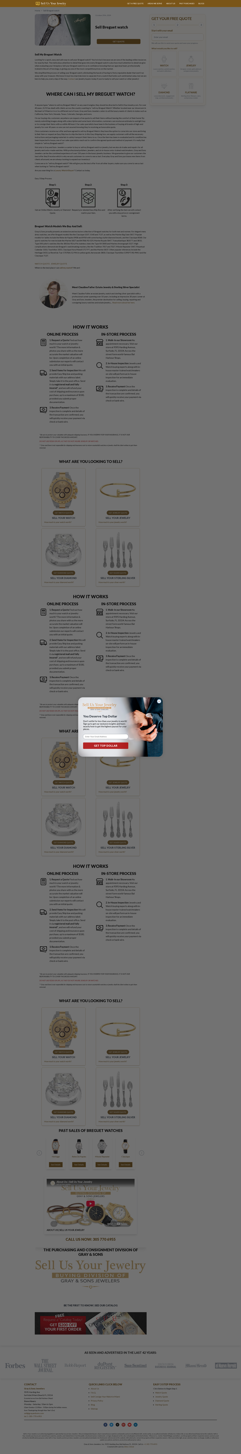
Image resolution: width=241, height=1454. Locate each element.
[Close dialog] (159, 701)
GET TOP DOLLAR (105, 745)
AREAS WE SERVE (155, 3)
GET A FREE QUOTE (135, 3)
